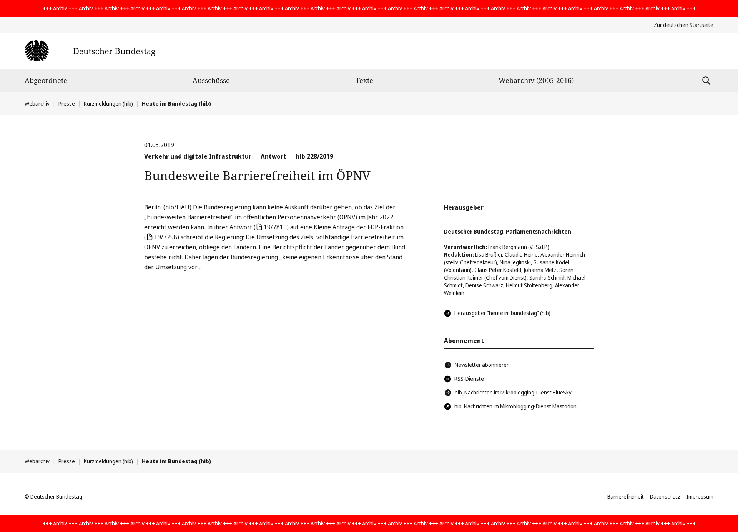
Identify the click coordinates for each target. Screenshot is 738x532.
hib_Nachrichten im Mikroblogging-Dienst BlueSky (513, 392)
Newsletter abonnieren (482, 364)
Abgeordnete (46, 80)
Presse (66, 103)
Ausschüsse (211, 80)
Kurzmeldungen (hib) (108, 103)
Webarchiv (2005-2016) (536, 80)
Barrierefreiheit (625, 496)
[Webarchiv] (90, 50)
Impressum (699, 496)
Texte (364, 80)
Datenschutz (665, 496)
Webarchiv (37, 103)
